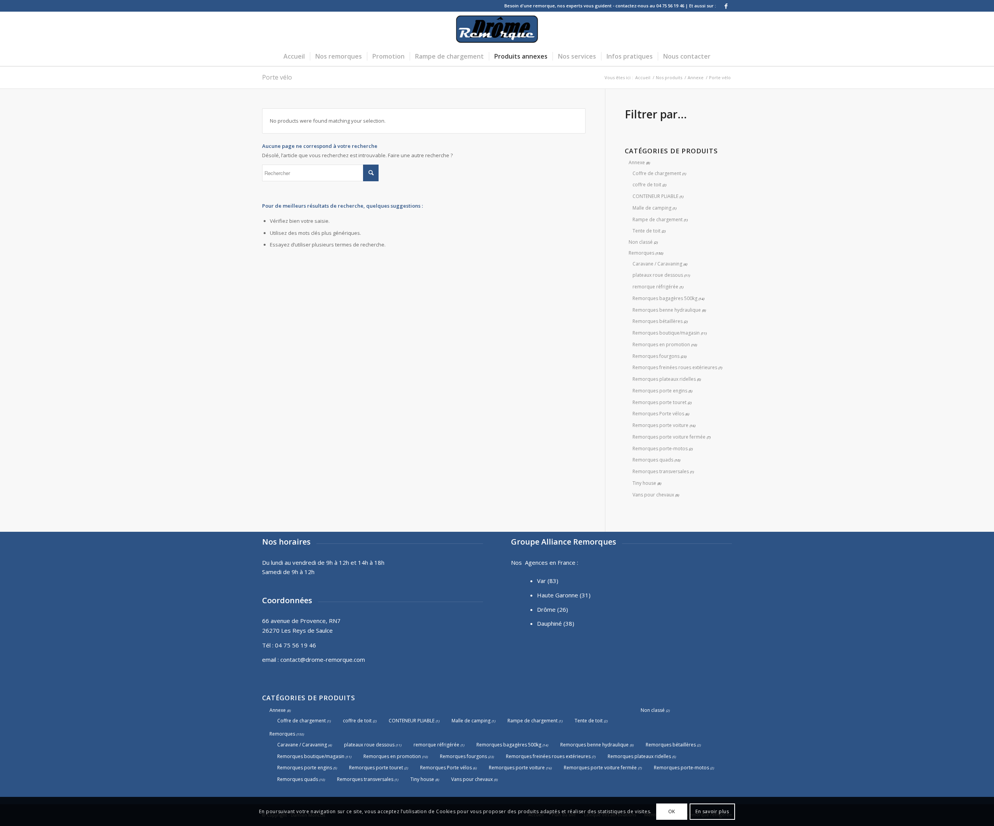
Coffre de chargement (657, 173)
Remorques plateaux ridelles (664, 379)
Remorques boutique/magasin (666, 333)
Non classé (641, 242)
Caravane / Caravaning (657, 263)
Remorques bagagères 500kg (665, 298)
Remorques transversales (661, 471)
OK (671, 811)
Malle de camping (652, 208)
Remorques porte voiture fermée (669, 437)
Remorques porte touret (659, 402)
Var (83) (547, 581)
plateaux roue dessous (658, 275)
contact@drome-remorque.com (322, 659)
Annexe (637, 162)
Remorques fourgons (656, 356)
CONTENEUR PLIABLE (655, 196)
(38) (568, 623)
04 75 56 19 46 (295, 645)
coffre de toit (647, 184)
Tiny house (644, 483)
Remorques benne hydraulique (667, 310)
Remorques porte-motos (660, 448)
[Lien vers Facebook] (726, 6)
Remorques (641, 253)
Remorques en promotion (661, 344)
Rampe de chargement (658, 219)
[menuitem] (294, 56)
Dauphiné (549, 623)
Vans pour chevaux (653, 494)
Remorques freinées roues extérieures (675, 367)
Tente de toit (646, 230)
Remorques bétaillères (658, 321)
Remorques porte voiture (660, 425)
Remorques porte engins (660, 390)
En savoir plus (712, 811)
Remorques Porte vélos (658, 413)
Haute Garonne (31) (564, 595)
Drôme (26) (552, 609)
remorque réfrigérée (655, 286)
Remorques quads (653, 459)
